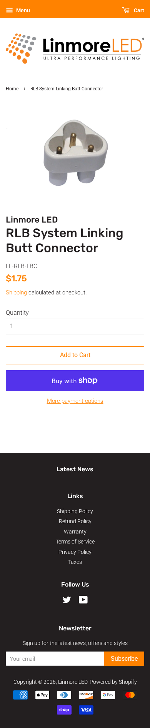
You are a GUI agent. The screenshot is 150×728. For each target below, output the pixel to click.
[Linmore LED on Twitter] (67, 601)
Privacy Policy (75, 552)
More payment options (75, 400)
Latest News (75, 469)
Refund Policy (75, 521)
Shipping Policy (75, 511)
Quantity (17, 312)
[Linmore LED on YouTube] (83, 601)
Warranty (75, 532)
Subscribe (124, 658)
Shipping (16, 292)
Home (12, 88)
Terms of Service (75, 542)
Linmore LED (72, 682)
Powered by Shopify (113, 682)
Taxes (75, 562)
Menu (22, 10)
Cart (138, 10)
